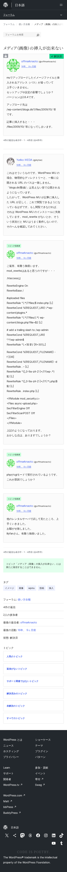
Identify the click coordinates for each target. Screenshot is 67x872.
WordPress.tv (13, 784)
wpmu (31, 588)
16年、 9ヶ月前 (28, 66)
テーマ (39, 745)
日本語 (15, 827)
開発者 (7, 779)
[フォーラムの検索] (38, 34)
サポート (8, 773)
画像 (21, 588)
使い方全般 (24, 24)
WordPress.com (14, 795)
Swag (40, 784)
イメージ (9, 588)
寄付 (39, 779)
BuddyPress (12, 812)
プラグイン (41, 751)
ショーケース (43, 739)
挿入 (51, 588)
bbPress (9, 807)
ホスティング (11, 751)
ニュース (8, 745)
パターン (40, 757)
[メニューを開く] (62, 5)
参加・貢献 (41, 767)
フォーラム (9, 14)
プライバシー (11, 757)
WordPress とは (12, 739)
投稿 (42, 588)
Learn (6, 767)
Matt (7, 801)
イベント (40, 773)
